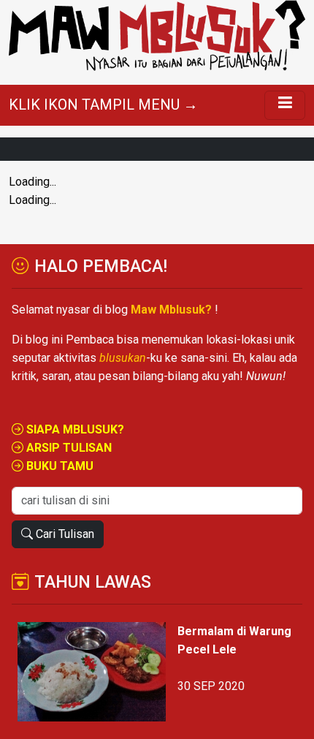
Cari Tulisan (63, 534)
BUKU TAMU (58, 466)
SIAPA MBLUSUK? (73, 429)
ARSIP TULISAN (67, 448)
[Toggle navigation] (284, 105)
